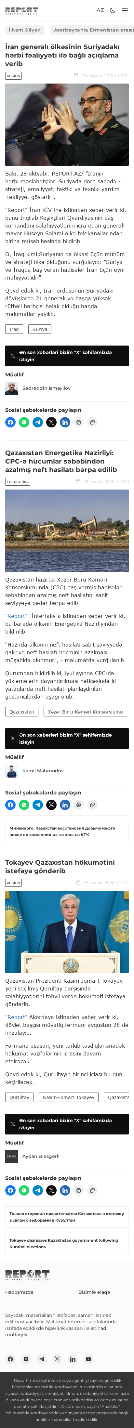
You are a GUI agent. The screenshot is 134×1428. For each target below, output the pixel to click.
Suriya (40, 329)
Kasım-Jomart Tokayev (68, 1097)
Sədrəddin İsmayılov (46, 388)
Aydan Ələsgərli (41, 1156)
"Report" (16, 616)
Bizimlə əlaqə (94, 1292)
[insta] (26, 1359)
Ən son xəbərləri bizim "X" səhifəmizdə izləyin (65, 355)
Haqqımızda (19, 1292)
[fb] (10, 422)
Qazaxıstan (21, 711)
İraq (14, 329)
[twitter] (51, 422)
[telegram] (38, 422)
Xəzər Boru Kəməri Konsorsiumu (85, 711)
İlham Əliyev (24, 30)
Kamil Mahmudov (43, 771)
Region (13, 76)
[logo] (21, 11)
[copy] (92, 422)
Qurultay (19, 1097)
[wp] (24, 422)
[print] (79, 422)
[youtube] (88, 1359)
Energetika (18, 482)
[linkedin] (65, 422)
